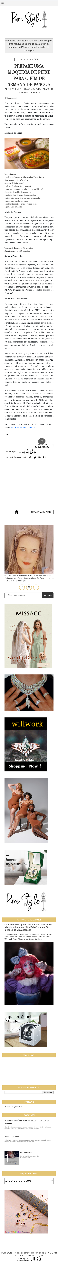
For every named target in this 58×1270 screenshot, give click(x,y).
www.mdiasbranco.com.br (23, 427)
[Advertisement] (29, 485)
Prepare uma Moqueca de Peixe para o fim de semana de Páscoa (29, 75)
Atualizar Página (34, 1255)
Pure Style (7, 1252)
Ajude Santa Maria (12, 1136)
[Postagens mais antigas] (41, 513)
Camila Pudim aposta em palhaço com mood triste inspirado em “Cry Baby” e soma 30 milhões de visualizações (28, 927)
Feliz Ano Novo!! (26, 1152)
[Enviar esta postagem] (6, 434)
